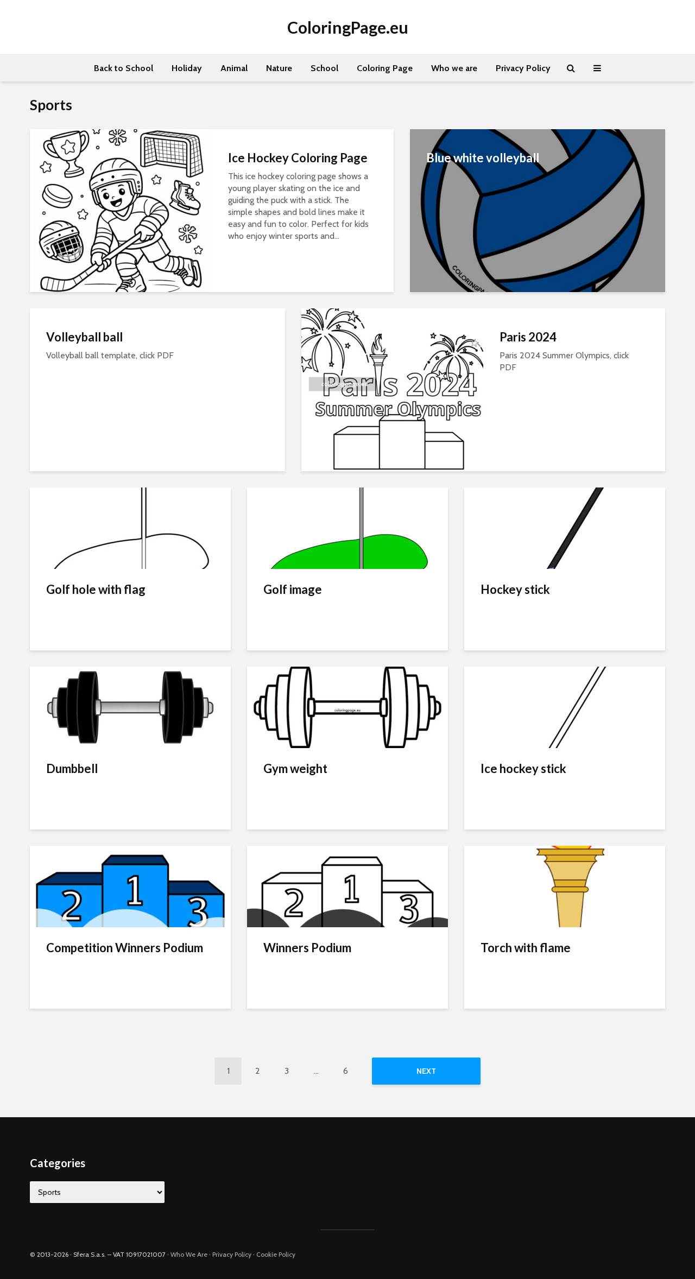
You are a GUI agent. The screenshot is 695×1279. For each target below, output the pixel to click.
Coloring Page (385, 68)
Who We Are (188, 1254)
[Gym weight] (347, 706)
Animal (234, 68)
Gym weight (295, 768)
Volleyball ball (84, 337)
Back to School (123, 68)
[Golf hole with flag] (130, 527)
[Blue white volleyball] (537, 210)
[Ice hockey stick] (564, 706)
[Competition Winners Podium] (130, 886)
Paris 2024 (528, 337)
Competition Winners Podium (124, 947)
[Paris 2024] (392, 389)
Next (426, 1071)
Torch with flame (526, 947)
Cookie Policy (275, 1254)
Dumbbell (72, 768)
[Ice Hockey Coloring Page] (121, 210)
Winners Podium (307, 947)
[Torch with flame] (564, 886)
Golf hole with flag (96, 589)
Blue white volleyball (482, 157)
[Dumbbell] (130, 706)
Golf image (292, 589)
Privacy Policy (523, 68)
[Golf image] (347, 527)
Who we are (454, 68)
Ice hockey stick (523, 768)
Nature (279, 68)
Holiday (187, 68)
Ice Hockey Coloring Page (298, 157)
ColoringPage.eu (347, 27)
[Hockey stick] (564, 527)
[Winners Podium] (347, 886)
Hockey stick (515, 589)
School (324, 68)
